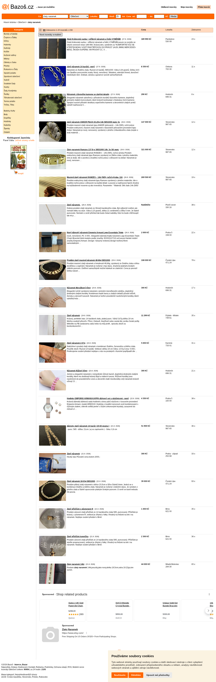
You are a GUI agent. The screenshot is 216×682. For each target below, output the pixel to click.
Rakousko (43, 677)
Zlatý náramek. (73, 205)
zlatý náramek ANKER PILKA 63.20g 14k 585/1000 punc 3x (93, 122)
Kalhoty (7, 48)
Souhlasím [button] (119, 675)
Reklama (40, 667)
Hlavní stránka (10, 22)
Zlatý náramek (73, 315)
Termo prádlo (9, 101)
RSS (70, 667)
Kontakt (31, 667)
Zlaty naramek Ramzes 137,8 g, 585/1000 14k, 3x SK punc (93, 149)
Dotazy (14, 667)
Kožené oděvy (10, 55)
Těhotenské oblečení (13, 98)
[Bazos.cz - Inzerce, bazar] (18, 9)
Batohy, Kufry (9, 111)
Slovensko (26, 677)
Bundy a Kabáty (10, 34)
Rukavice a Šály (11, 69)
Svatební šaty (9, 83)
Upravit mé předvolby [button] (158, 675)
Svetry (6, 87)
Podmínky (49, 667)
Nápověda (5, 667)
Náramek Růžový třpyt (77, 371)
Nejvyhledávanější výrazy (26, 674)
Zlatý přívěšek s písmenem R (80, 509)
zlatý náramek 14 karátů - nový (81, 67)
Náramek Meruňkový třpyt (79, 288)
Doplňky (7, 118)
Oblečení (22, 22)
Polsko (35, 677)
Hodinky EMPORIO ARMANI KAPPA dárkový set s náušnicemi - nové (98, 398)
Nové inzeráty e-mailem (50, 34)
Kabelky (7, 125)
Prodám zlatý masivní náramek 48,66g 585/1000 (88, 260)
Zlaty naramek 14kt (75, 564)
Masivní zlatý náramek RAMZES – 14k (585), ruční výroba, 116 (95, 177)
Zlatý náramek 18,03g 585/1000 (81, 481)
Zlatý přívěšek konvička (77, 536)
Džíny (6, 41)
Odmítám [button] (136, 675)
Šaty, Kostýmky (10, 91)
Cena (143, 30)
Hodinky (7, 121)
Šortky (6, 94)
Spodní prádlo (10, 73)
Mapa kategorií (7, 674)
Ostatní (7, 132)
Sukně (6, 80)
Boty (6, 114)
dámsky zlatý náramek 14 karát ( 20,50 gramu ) (88, 426)
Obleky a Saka (10, 62)
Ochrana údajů (60, 667)
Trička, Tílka (9, 105)
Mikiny (6, 59)
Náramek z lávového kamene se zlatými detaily (88, 94)
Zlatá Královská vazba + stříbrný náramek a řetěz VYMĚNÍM (94, 39)
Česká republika (14, 677)
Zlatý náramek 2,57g (76, 343)
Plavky (6, 66)
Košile (6, 52)
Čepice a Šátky (10, 37)
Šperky (7, 128)
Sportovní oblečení (12, 76)
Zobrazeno (196, 30)
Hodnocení (23, 667)
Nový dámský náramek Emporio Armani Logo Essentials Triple (95, 232)
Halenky (7, 45)
